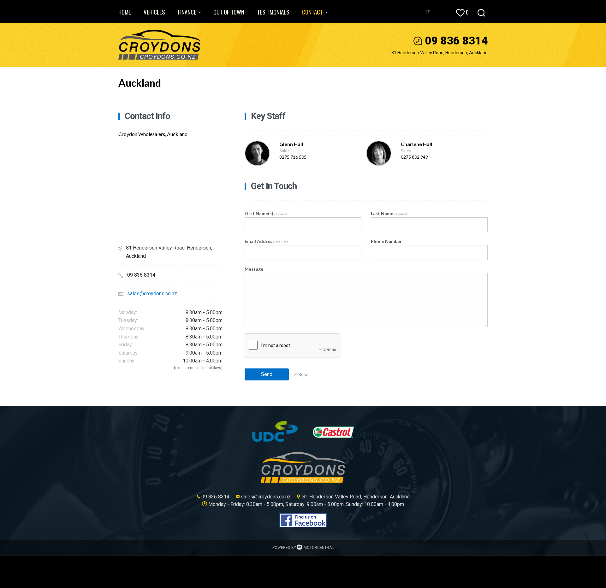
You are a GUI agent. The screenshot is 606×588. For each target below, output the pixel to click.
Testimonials (273, 11)
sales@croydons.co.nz (152, 294)
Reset (304, 374)
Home (124, 11)
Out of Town (228, 11)
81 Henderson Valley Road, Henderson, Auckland (439, 52)
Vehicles (154, 11)
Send (266, 374)
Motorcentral (319, 547)
